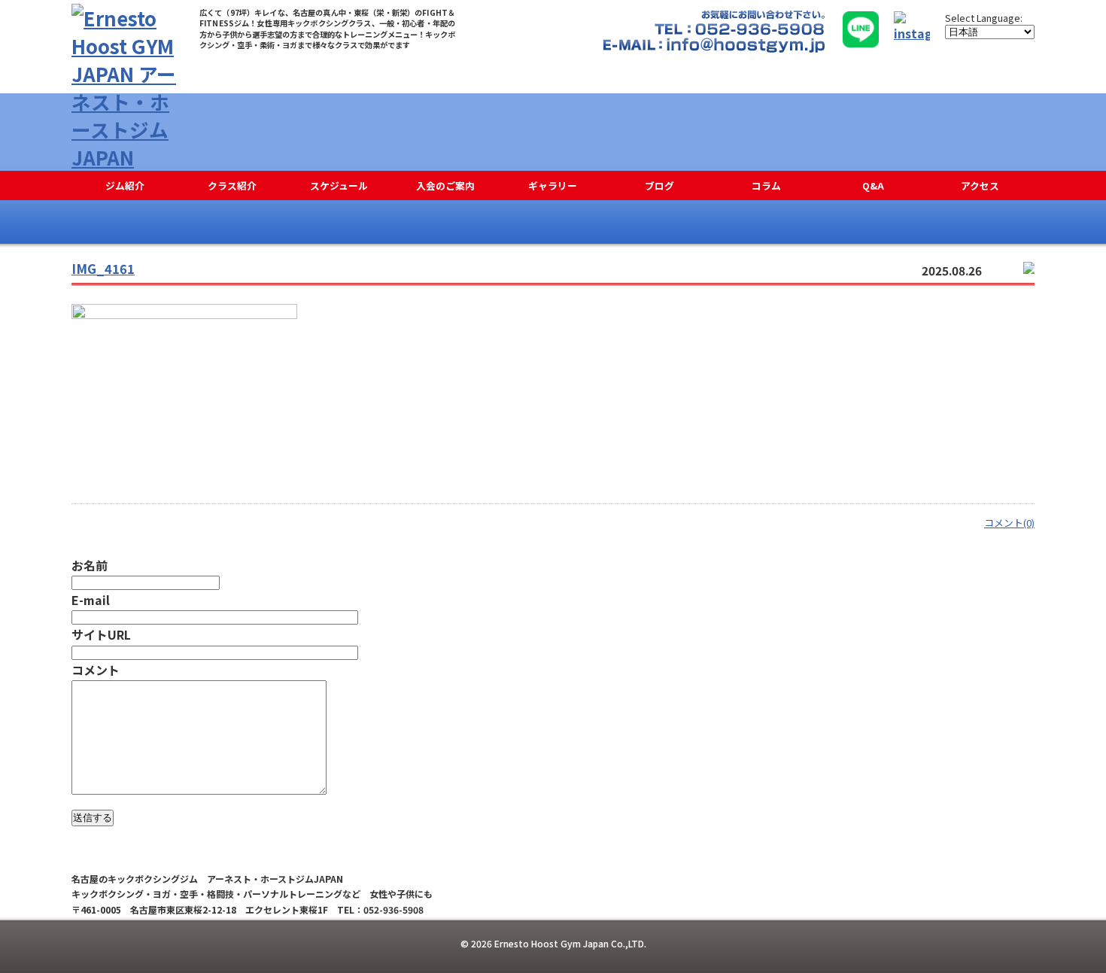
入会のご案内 (445, 185)
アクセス (980, 185)
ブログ (659, 185)
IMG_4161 (103, 269)
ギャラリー (552, 185)
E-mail (90, 600)
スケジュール (339, 185)
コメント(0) (1009, 522)
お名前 (89, 565)
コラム (766, 185)
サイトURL (101, 634)
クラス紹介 (232, 185)
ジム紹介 (124, 185)
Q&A (873, 185)
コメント (95, 670)
